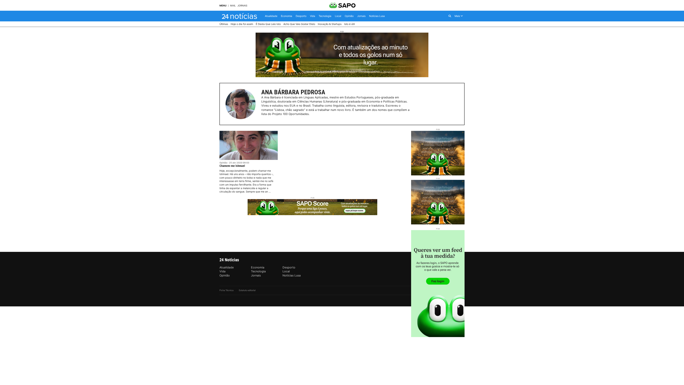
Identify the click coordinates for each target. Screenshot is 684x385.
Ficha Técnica (226, 290)
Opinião (223, 162)
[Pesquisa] (450, 16)
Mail (233, 5)
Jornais (242, 5)
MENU (222, 5)
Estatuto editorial (247, 290)
